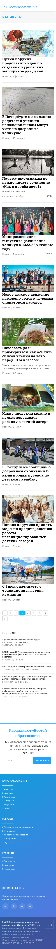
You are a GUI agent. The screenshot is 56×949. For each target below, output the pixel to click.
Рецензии (9, 804)
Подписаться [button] (42, 760)
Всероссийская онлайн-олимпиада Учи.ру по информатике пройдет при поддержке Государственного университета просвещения (25, 691)
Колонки (8, 792)
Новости (8, 789)
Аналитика (9, 796)
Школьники (21, 696)
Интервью (9, 800)
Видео (7, 808)
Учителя (18, 659)
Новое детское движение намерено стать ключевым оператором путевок (27, 298)
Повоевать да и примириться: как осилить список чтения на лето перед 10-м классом (27, 354)
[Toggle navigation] (51, 6)
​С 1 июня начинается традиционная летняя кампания (23, 590)
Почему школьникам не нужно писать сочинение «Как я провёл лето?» (26, 182)
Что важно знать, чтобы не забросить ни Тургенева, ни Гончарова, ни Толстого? (26, 366)
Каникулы (20, 644)
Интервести (10, 838)
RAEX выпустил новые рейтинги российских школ (26, 666)
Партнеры (9, 868)
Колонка (6, 373)
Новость (6, 76)
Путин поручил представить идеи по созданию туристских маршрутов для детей (23, 65)
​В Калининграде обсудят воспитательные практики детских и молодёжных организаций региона (27, 677)
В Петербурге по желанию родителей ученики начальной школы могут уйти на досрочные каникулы (26, 125)
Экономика (9, 830)
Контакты (9, 864)
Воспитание (21, 681)
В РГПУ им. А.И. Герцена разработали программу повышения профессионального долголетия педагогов (26, 654)
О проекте (9, 861)
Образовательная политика (18, 827)
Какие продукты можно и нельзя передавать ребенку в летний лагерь (26, 417)
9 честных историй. (14, 191)
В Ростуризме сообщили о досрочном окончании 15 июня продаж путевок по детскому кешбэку (26, 473)
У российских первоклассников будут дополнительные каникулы (21, 640)
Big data (8, 842)
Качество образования (26, 669)
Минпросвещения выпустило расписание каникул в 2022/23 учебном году (27, 243)
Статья (5, 196)
